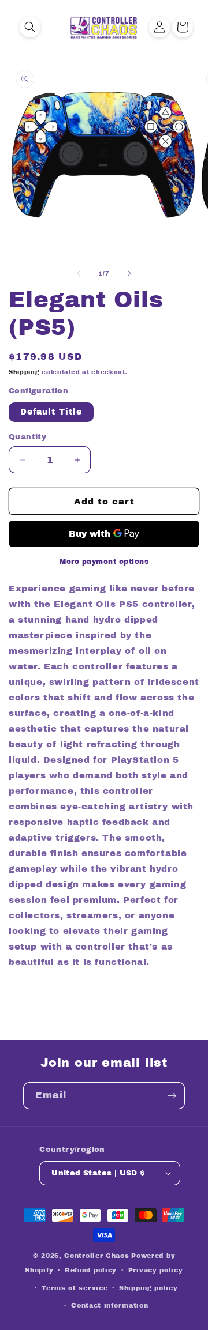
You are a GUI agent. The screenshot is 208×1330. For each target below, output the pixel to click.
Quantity (27, 437)
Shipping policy (148, 1287)
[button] (30, 27)
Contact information (109, 1305)
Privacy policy (155, 1270)
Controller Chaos (96, 1255)
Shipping (24, 372)
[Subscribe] (171, 1095)
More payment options (104, 561)
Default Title (51, 412)
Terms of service (74, 1287)
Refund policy (91, 1270)
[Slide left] (78, 273)
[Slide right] (129, 273)
